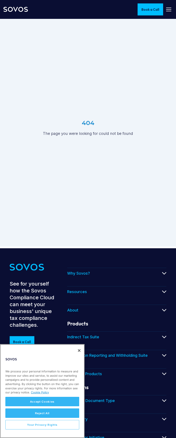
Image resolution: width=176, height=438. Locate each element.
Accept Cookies (42, 401)
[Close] (79, 350)
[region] (42, 391)
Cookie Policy (40, 392)
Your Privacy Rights (42, 424)
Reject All (42, 413)
